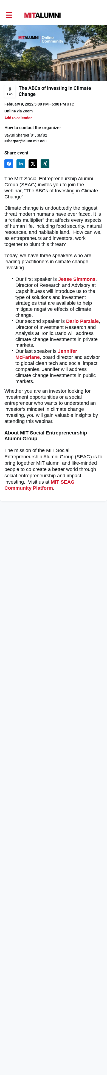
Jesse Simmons (76, 279)
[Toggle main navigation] (8, 15)
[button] (18, 118)
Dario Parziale (82, 321)
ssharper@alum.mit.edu (25, 141)
